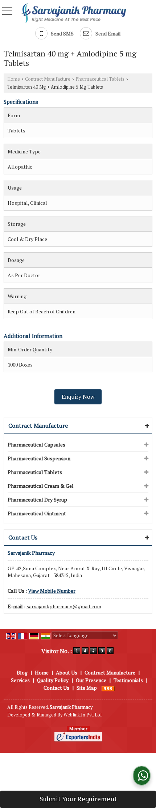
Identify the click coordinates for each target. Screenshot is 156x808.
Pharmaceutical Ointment (37, 513)
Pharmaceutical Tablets (99, 79)
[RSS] (108, 687)
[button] (51, 590)
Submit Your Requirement (78, 798)
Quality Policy (53, 680)
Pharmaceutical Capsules (36, 444)
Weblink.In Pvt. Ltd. (83, 715)
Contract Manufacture (47, 79)
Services (20, 680)
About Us (66, 672)
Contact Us (56, 687)
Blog (22, 672)
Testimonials (128, 680)
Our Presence (91, 680)
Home (13, 79)
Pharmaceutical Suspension (39, 458)
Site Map (87, 687)
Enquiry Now (78, 396)
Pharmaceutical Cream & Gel (41, 485)
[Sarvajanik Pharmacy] (74, 13)
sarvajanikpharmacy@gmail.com (63, 606)
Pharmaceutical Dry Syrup (37, 499)
